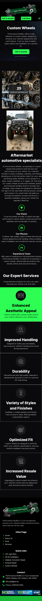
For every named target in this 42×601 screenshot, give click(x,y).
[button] (39, 18)
